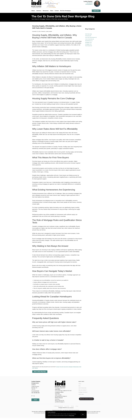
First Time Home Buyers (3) (91, 37)
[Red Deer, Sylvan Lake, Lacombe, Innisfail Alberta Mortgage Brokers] (45, 4)
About (80, 383)
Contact (57, 10)
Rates (51, 10)
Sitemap (72, 406)
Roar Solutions (70, 407)
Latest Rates (81, 394)
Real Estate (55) (88, 45)
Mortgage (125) (88, 42)
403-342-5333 (89, 2)
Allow (83, 414)
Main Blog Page (88, 34)
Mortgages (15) (88, 44)
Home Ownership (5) (89, 39)
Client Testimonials (82, 387)
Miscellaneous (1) (89, 40)
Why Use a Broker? (83, 390)
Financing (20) (88, 35)
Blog (79, 385)
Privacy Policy (66, 406)
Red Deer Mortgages (65, 10)
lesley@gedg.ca (88, 4)
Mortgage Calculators (83, 392)
